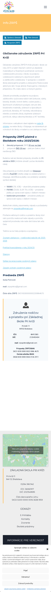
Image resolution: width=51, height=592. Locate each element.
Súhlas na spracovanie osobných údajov (19, 261)
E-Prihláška (25, 515)
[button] (47, 549)
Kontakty (25, 519)
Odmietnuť (25, 577)
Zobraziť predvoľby (25, 583)
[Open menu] (45, 7)
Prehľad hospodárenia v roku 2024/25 (19, 248)
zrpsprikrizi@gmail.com (23, 208)
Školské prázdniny (25, 526)
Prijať (26, 570)
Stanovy (6, 254)
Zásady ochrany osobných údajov (17, 268)
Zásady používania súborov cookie (15, 589)
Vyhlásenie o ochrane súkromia (36, 589)
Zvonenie (25, 523)
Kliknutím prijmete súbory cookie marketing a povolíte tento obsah (25, 450)
